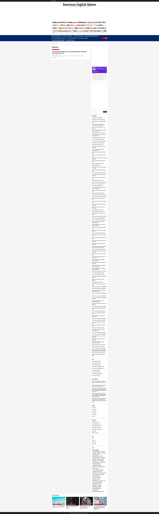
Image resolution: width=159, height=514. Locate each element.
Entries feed (93, 440)
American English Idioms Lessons (79, 36)
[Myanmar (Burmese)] (83, 27)
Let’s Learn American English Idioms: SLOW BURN (98, 348)
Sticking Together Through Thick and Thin (97, 144)
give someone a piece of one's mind (97, 471)
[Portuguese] (95, 27)
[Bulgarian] (74, 21)
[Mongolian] (81, 27)
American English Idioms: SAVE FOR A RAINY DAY (98, 311)
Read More (55, 57)
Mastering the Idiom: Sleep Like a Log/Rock (98, 346)
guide (99, 479)
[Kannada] (97, 24)
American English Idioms (79, 4)
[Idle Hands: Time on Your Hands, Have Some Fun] (72, 501)
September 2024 (94, 411)
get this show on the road (101, 466)
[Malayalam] (72, 27)
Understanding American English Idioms (58, 40)
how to (104, 480)
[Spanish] (70, 30)
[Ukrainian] (89, 30)
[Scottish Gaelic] (105, 27)
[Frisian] (56, 24)
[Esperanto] (99, 21)
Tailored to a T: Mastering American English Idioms (99, 219)
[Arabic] (60, 21)
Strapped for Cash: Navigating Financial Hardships (98, 249)
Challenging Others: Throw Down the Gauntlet (98, 142)
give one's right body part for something (97, 469)
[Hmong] (78, 24)
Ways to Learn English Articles (70, 40)
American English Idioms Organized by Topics (91, 36)
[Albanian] (56, 21)
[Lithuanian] (62, 27)
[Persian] (91, 27)
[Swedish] (76, 30)
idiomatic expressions (95, 483)
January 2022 (94, 414)
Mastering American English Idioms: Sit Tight (98, 327)
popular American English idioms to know (97, 491)
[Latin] (58, 27)
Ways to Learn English (95, 432)
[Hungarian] (81, 24)
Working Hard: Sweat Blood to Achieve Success (98, 211)
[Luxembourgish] (64, 27)
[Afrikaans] (54, 21)
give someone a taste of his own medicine (98, 474)
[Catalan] (76, 21)
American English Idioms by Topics (96, 425)
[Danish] (93, 21)
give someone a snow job (102, 472)
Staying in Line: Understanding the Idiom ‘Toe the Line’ (99, 196)
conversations (94, 452)
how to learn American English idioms (97, 482)
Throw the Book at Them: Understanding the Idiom (99, 140)
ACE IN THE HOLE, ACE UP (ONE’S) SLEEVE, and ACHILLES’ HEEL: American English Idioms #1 (99, 382)
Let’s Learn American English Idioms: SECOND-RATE (99, 288)
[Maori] (76, 27)
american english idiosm (95, 451)
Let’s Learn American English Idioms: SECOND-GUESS (99, 295)
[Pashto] (89, 27)
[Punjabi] (97, 27)
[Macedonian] (66, 27)
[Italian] (91, 24)
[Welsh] (97, 30)
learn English (99, 485)
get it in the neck (103, 457)
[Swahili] (74, 30)
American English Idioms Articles (56, 36)
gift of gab (93, 468)
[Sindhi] (60, 30)
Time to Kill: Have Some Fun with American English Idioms (85, 507)
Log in (93, 438)
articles (104, 451)
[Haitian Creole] (68, 24)
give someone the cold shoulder (96, 477)
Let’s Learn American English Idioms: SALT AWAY (98, 320)
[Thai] (85, 30)
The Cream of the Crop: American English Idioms (98, 217)
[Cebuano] (78, 21)
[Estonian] (101, 21)
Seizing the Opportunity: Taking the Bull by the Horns (99, 172)
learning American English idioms (96, 486)
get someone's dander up (95, 462)
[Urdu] (91, 30)
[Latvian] (60, 27)
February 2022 (94, 412)
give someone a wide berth (96, 475)
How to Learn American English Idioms (97, 429)
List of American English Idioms (83, 38)
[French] (54, 24)
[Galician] (58, 24)
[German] (62, 24)
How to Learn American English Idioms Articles (59, 38)
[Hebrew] (74, 24)
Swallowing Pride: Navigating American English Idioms (99, 216)
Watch (106, 38)
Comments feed (94, 442)
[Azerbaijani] (64, 21)
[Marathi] (78, 27)
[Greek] (64, 24)
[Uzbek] (93, 30)
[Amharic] (58, 21)
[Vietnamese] (95, 30)
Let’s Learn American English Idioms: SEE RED (98, 272)
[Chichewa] (81, 21)
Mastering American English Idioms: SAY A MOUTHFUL (99, 306)
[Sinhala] (62, 30)
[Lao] (56, 27)
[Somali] (68, 30)
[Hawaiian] (72, 24)
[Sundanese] (72, 30)
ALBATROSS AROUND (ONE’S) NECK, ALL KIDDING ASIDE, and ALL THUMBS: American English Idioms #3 (99, 390)
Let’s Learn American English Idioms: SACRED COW (98, 332)
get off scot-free (94, 460)
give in (97, 468)
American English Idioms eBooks (67, 36)
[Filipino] (103, 21)
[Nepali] (85, 27)
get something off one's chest (96, 463)
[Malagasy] (68, 27)
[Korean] (103, 24)
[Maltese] (74, 27)
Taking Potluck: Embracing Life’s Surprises (97, 180)
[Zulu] (105, 30)
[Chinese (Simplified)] (83, 21)
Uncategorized (94, 430)
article (101, 451)
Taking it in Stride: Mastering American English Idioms (99, 182)
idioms (100, 483)
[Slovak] (64, 30)
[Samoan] (103, 27)
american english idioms (95, 449)
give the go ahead (94, 479)
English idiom (99, 452)
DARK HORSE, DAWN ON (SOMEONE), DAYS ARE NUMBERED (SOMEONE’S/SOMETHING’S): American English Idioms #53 (69, 52)
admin (53, 54)
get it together (94, 459)
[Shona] (58, 30)
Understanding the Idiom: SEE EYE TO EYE (97, 282)
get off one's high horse (101, 459)
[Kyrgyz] (54, 27)
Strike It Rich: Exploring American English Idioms (98, 233)
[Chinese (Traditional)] (85, 21)
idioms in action (94, 485)
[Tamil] (81, 30)
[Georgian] (60, 24)
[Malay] (70, 27)
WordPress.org (94, 443)
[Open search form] (101, 38)
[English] (97, 21)
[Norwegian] (87, 27)
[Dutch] (95, 21)
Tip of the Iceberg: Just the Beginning (97, 185)
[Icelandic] (83, 24)
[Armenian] (62, 21)
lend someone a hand (95, 489)
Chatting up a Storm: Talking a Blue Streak (97, 163)
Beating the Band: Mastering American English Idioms (99, 194)
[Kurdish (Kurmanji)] (105, 24)
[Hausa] (70, 24)
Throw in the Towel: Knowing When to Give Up (98, 139)
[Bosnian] (72, 21)
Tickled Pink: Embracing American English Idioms (98, 132)
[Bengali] (70, 21)
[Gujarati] (66, 24)
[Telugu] (83, 30)
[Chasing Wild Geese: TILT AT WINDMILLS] (58, 501)
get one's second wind (101, 460)
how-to (101, 480)
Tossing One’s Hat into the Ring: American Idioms (98, 137)
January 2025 (94, 407)
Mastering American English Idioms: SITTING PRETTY (99, 334)
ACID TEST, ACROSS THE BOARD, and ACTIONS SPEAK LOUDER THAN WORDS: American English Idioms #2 (99, 395)
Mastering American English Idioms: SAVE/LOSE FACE (99, 318)
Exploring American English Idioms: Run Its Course (99, 352)
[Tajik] (78, 30)
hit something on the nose (96, 480)
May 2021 (93, 416)
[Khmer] (101, 24)
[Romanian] (99, 27)
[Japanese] (93, 24)
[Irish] (89, 24)
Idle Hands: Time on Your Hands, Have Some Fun (98, 119)
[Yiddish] (101, 30)
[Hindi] (76, 24)
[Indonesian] (87, 24)
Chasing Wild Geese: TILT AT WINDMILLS (97, 117)
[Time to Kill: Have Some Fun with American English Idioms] (86, 501)
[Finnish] (105, 21)
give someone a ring (95, 472)
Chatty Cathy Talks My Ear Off (96, 165)
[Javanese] (95, 24)
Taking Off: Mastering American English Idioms (98, 193)
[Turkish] (87, 30)
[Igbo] (85, 24)
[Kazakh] (99, 24)
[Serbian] (54, 30)
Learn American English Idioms (72, 38)
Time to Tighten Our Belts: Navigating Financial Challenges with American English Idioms (99, 507)
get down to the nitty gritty (96, 457)
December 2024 (94, 409)
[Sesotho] (56, 30)
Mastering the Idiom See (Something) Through (98, 274)
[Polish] (93, 27)
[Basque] (66, 21)
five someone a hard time (95, 454)
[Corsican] (87, 21)
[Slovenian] (66, 30)
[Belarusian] (68, 21)
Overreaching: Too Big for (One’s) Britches (97, 209)
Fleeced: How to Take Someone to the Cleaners (98, 183)
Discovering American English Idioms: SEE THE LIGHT (99, 271)
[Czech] (91, 21)
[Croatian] (89, 21)
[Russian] (101, 27)
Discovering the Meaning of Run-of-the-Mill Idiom (98, 344)
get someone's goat (102, 462)
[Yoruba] (103, 30)
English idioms (104, 452)
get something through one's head (97, 465)
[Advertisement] (79, 13)
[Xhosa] (99, 30)
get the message (94, 466)
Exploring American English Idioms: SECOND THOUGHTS (99, 286)
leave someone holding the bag (96, 488)
